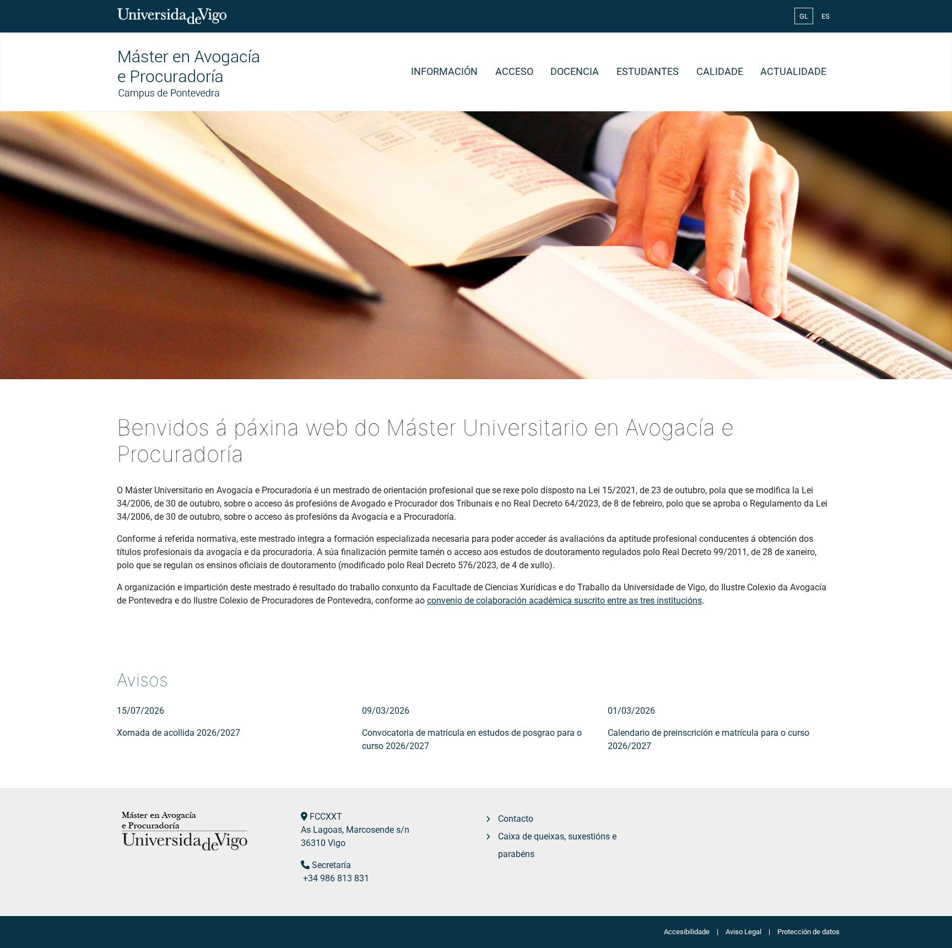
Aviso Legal (743, 932)
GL (803, 16)
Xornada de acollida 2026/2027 (178, 733)
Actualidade (793, 71)
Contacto (515, 819)
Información (444, 71)
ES (825, 16)
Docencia (574, 71)
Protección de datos (808, 932)
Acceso (514, 71)
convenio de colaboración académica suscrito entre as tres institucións (564, 600)
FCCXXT (326, 816)
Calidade (719, 71)
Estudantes (647, 71)
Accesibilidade (687, 932)
